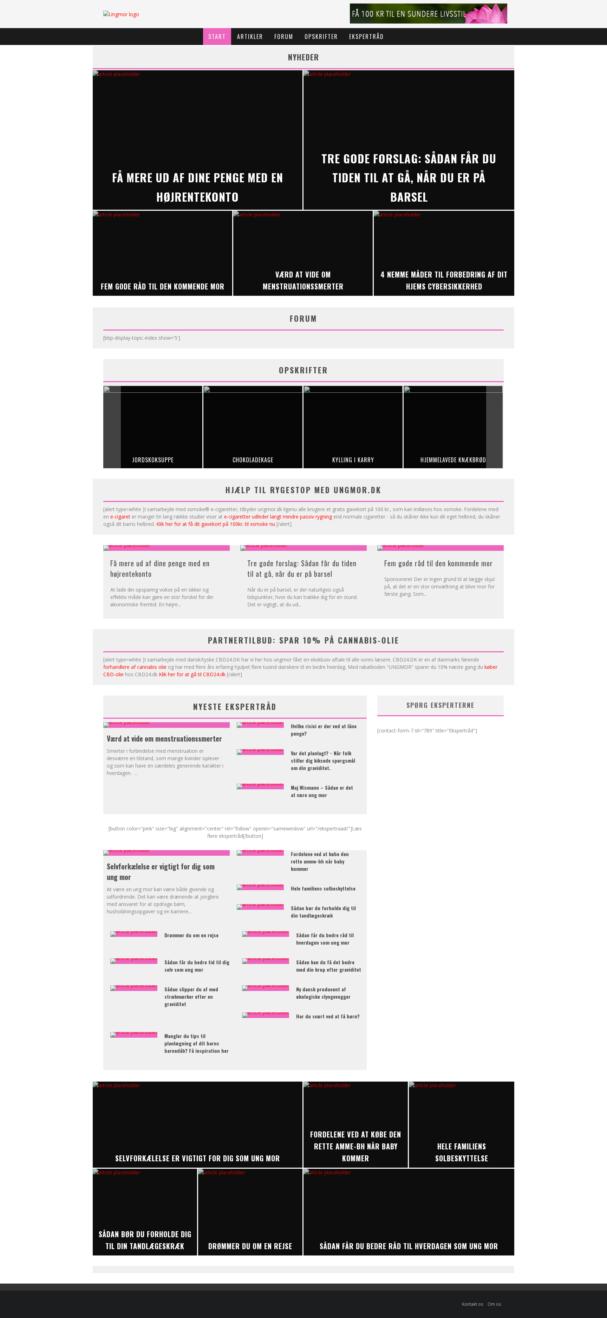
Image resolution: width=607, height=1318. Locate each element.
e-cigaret (120, 516)
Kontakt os (472, 1304)
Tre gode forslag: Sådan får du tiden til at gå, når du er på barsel (302, 568)
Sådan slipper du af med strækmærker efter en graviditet (191, 996)
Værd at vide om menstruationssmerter (164, 738)
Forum (283, 36)
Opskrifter (321, 36)
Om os (494, 1304)
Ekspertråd (366, 36)
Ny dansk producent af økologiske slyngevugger (323, 992)
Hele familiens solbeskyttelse (323, 888)
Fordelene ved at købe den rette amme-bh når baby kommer (320, 861)
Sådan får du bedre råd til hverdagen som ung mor (325, 938)
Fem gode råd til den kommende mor (438, 563)
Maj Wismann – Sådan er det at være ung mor (322, 791)
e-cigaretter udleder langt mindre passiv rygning (278, 516)
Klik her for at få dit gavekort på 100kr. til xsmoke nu (215, 524)
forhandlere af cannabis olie (135, 667)
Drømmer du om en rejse (191, 935)
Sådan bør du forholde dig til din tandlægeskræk (323, 911)
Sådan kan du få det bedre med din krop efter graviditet (328, 965)
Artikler (250, 36)
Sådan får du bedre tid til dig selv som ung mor (196, 965)
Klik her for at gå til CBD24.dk (192, 674)
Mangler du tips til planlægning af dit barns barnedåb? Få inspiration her (196, 1043)
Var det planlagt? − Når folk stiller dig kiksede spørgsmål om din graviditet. (323, 760)
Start (217, 36)
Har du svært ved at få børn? (328, 1016)
